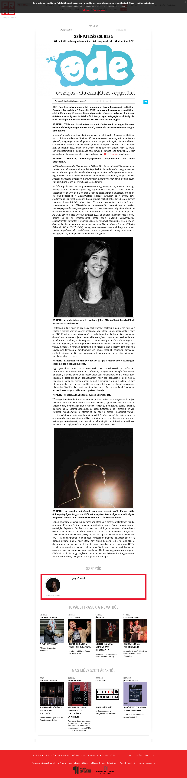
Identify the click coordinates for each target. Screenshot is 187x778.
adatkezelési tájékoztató (141, 755)
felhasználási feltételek (114, 755)
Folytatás (86, 10)
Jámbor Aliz (100, 617)
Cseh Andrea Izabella (48, 617)
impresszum (93, 755)
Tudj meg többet (99, 10)
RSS (35, 755)
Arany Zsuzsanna (75, 681)
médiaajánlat (78, 755)
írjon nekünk (63, 755)
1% (40, 755)
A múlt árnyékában (49, 644)
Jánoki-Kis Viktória (131, 681)
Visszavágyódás (104, 707)
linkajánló (49, 755)
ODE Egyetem (111, 154)
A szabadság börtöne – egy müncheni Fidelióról (51, 710)
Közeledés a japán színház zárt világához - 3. (104, 647)
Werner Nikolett (65, 30)
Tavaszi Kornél (74, 617)
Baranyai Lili (101, 681)
